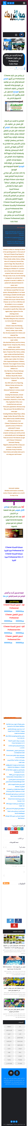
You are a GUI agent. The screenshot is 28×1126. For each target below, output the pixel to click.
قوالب (9, 1052)
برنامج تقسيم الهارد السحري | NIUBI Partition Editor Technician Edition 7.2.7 (15, 776)
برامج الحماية (19, 1041)
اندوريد (9, 1034)
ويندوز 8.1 (20, 1063)
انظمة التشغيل (20, 1037)
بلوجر (9, 1045)
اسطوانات (9, 1026)
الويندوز (16, 91)
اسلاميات (20, 1030)
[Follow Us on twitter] (14, 1122)
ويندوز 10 (20, 1060)
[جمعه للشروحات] (14, 21)
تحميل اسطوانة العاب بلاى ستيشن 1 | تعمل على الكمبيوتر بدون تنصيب (14, 989)
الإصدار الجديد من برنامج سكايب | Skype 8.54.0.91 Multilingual (15, 812)
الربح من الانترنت (9, 1030)
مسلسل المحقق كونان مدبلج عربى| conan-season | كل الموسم (14, 1010)
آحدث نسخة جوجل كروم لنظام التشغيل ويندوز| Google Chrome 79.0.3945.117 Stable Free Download (14, 233)
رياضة (20, 1052)
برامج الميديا (9, 1041)
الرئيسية (21, 69)
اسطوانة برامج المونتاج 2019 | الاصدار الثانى (15, 809)
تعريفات (20, 1048)
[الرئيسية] (21, 35)
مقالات (9, 1056)
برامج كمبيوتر (16, 69)
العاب (20, 1034)
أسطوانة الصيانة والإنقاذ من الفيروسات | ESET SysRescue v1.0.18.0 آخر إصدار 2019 (15, 790)
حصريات (9, 1048)
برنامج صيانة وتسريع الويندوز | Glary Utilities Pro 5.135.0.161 (14, 238)
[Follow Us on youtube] (11, 1122)
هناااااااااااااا (20, 611)
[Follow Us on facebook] (16, 1122)
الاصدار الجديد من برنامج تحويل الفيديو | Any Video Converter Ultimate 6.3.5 (15, 795)
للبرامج (7, 127)
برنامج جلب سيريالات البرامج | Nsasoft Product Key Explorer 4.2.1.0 (16, 742)
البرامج (6, 78)
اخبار (20, 1026)
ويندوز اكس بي (9, 1063)
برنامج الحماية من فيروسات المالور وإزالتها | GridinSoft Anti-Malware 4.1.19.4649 (15, 766)
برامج (9, 1037)
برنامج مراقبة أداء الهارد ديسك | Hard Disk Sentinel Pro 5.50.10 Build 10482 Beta (15, 242)
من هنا (5, 596)
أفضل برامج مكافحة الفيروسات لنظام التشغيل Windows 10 (16, 785)
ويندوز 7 (9, 1060)
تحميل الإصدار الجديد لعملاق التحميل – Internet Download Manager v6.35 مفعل (15, 781)
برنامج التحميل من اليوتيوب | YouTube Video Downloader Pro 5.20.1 (14, 771)
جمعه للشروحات (9, 1124)
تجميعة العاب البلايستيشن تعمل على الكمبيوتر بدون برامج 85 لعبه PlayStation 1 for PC (14, 946)
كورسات (20, 1056)
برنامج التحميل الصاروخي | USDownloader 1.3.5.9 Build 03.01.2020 (15, 751)
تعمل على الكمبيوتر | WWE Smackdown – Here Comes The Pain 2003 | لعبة (14, 968)
